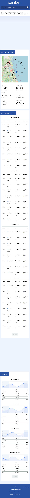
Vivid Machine (17, 494)
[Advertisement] (15, 33)
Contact (19, 492)
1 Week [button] (15, 334)
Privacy (10, 492)
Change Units (26, 487)
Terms (15, 492)
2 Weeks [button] (15, 476)
